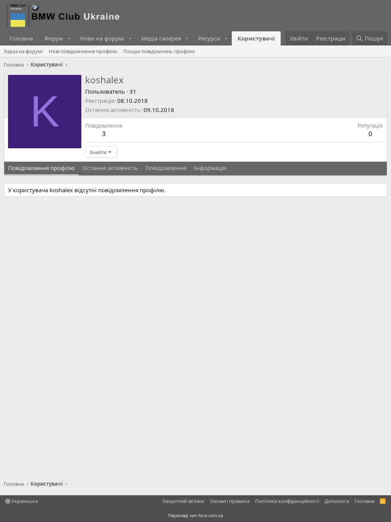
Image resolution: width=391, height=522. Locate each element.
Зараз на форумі (23, 51)
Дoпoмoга (337, 501)
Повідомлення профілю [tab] (41, 168)
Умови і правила (229, 501)
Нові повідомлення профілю (83, 51)
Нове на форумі (102, 38)
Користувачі (256, 38)
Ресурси (209, 38)
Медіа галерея (161, 38)
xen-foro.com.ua (206, 515)
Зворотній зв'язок (183, 501)
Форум (53, 38)
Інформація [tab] (210, 168)
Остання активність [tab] (110, 168)
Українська (24, 501)
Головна (21, 38)
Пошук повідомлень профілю (159, 51)
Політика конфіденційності (287, 501)
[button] (69, 38)
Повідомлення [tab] (165, 168)
